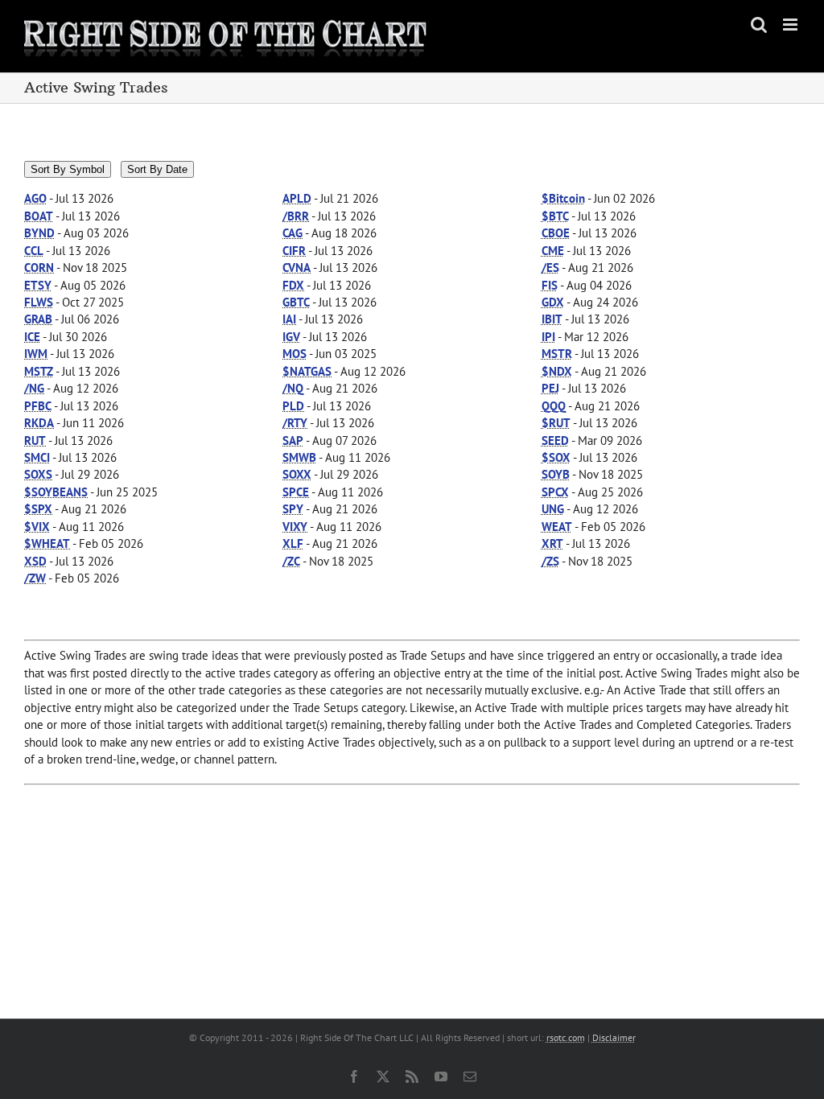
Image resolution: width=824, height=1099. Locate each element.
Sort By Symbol (68, 169)
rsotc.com (565, 1037)
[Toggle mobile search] (759, 24)
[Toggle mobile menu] (791, 24)
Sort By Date (157, 169)
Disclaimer (614, 1037)
